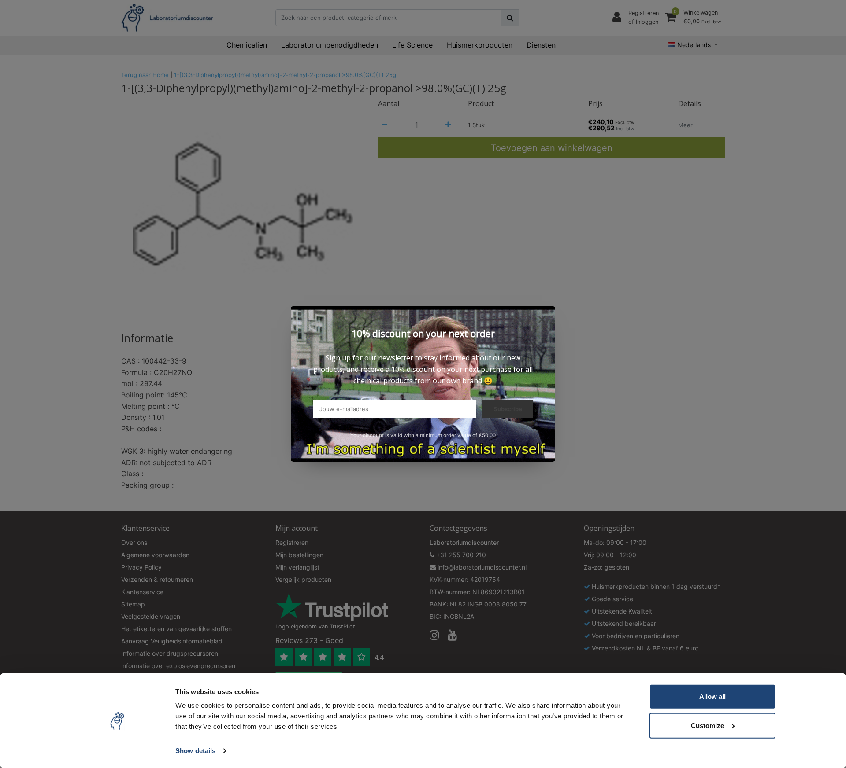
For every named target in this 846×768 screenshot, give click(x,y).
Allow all (712, 696)
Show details (195, 750)
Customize (707, 725)
